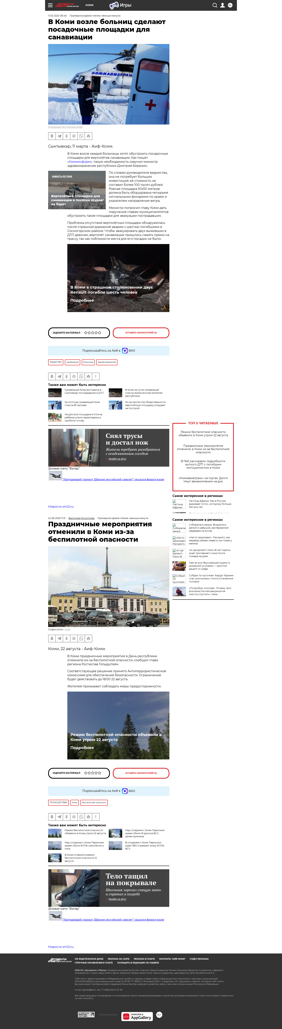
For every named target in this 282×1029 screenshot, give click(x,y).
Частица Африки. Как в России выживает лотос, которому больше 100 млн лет (210, 503)
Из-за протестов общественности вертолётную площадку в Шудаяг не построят (145, 405)
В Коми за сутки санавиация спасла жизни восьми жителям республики (143, 392)
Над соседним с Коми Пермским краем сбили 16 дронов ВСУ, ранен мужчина (144, 833)
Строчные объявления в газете (94, 963)
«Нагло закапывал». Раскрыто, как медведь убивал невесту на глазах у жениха (210, 540)
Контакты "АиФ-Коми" (172, 959)
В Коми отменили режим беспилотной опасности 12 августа (81, 857)
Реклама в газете (144, 959)
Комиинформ (80, 162)
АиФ (67, 629)
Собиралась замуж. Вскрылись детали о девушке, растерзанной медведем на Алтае (208, 527)
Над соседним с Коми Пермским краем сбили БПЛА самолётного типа (84, 845)
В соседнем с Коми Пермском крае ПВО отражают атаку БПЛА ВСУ (144, 845)
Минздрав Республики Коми (65, 126)
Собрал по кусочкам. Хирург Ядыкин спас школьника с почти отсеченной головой (211, 578)
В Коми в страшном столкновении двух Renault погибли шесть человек (111, 290)
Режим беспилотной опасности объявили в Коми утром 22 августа (203, 433)
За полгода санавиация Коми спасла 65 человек (82, 404)
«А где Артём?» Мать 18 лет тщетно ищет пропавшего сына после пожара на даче (210, 553)
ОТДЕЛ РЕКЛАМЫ (199, 959)
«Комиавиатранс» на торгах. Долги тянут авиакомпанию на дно (203, 480)
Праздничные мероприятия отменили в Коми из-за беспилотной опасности (203, 449)
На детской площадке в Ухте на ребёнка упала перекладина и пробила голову (83, 417)
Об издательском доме (89, 959)
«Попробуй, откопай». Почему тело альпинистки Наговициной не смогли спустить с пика (210, 591)
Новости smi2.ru (61, 506)
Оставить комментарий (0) (141, 332)
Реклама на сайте (118, 959)
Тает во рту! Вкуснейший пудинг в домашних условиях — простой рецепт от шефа (209, 565)
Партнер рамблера (108, 1014)
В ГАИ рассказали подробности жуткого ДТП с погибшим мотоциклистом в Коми (203, 464)
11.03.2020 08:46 (57, 15)
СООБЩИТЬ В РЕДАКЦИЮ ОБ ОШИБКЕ (138, 963)
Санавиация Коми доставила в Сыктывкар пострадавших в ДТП (84, 391)
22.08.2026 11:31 (56, 518)
